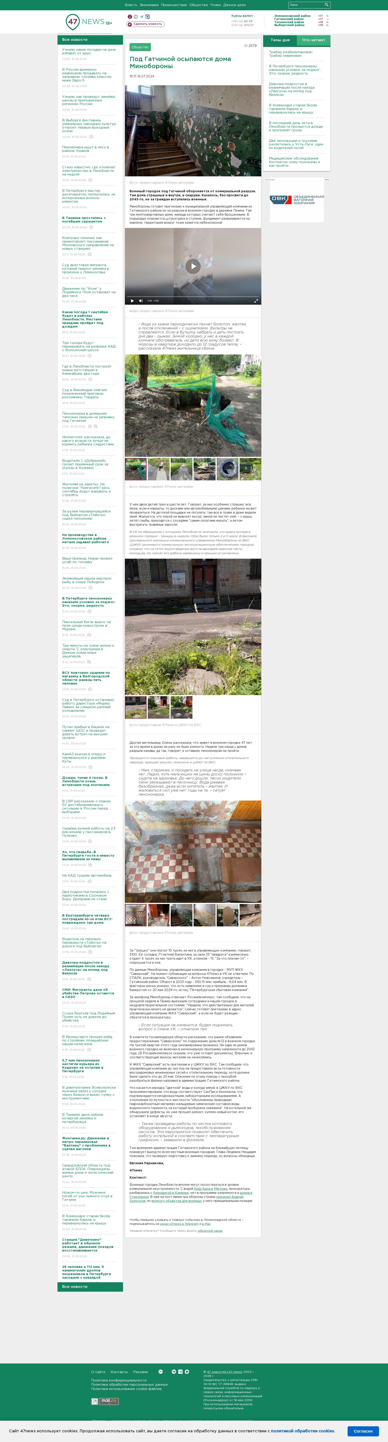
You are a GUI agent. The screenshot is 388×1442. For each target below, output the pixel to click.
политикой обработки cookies (302, 1431)
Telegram (180, 1372)
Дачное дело (234, 5)
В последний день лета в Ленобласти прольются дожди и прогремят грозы (296, 127)
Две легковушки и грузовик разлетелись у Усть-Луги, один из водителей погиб (296, 144)
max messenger (147, 17)
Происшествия (174, 5)
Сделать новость (148, 24)
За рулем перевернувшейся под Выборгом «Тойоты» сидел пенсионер (86, 518)
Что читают (313, 40)
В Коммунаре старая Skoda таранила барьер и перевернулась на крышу (86, 1222)
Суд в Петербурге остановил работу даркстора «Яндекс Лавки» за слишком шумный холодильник (88, 708)
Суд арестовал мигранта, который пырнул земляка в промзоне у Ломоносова (85, 271)
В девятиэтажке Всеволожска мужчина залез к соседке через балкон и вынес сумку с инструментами (89, 1095)
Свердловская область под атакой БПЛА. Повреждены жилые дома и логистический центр (87, 1173)
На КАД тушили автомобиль (87, 878)
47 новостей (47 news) (224, 1372)
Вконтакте (174, 1372)
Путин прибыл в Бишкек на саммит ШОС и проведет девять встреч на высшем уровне (85, 735)
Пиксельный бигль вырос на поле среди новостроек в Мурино (86, 628)
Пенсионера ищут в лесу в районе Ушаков (85, 152)
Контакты (119, 1372)
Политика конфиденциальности (119, 1380)
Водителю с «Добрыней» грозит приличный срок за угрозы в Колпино (85, 467)
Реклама (140, 1372)
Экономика (149, 5)
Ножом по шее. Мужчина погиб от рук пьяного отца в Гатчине (87, 1199)
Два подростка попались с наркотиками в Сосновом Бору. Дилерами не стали (85, 898)
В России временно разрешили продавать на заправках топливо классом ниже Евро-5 (86, 78)
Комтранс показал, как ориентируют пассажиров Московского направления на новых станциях (88, 246)
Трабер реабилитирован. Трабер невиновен (291, 54)
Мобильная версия (130, 17)
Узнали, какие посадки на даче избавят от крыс (89, 54)
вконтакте (136, 17)
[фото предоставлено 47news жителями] (193, 405)
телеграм (141, 17)
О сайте (98, 1372)
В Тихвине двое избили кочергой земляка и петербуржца (82, 1121)
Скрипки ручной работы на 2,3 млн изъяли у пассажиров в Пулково (88, 835)
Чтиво (215, 5)
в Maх (206, 1224)
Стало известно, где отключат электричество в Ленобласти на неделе (89, 174)
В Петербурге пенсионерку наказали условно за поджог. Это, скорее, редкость (294, 70)
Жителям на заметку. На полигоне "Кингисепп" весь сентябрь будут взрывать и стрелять (86, 492)
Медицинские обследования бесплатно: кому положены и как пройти (294, 162)
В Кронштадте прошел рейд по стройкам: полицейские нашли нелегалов (87, 1043)
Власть (131, 5)
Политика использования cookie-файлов (126, 1388)
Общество (198, 5)
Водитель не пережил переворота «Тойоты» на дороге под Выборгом (84, 945)
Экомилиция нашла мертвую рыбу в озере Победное (87, 583)
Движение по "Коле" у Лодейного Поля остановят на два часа (89, 295)
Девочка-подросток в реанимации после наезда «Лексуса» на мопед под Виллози (292, 89)
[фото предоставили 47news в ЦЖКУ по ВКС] (193, 627)
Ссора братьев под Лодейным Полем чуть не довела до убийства (88, 1020)
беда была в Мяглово (210, 1189)
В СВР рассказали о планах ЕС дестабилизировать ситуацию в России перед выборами (86, 809)
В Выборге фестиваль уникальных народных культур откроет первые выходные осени (89, 128)
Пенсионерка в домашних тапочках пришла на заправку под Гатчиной (88, 420)
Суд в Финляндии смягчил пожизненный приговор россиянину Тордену (84, 396)
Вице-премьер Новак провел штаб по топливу (87, 563)
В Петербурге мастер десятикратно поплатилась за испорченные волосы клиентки (88, 199)
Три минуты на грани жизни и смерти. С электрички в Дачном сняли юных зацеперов (88, 653)
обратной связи (210, 1231)
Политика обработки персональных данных (129, 1384)
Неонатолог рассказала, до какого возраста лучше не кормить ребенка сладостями (88, 443)
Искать (326, 4)
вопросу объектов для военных (177, 1201)
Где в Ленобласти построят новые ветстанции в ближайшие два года (87, 373)
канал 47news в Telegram (179, 1224)
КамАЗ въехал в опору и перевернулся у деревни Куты (84, 760)
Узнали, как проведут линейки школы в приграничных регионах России (88, 103)
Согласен (363, 1431)
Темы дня (280, 40)
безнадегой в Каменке (171, 1193)
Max (187, 1372)
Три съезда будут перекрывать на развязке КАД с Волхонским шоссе (89, 349)
